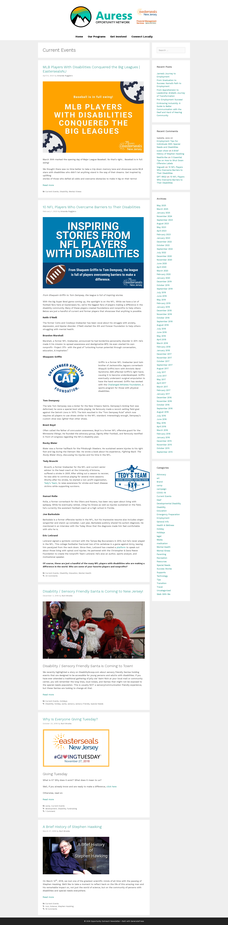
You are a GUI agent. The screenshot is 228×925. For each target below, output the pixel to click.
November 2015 (164, 444)
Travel (160, 587)
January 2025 (163, 213)
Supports (161, 572)
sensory (71, 704)
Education (73, 573)
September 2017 (165, 365)
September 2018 (165, 321)
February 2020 (164, 274)
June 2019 (162, 296)
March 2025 (162, 209)
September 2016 (165, 408)
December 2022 (164, 242)
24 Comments (51, 576)
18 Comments (51, 909)
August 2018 (163, 325)
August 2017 (163, 368)
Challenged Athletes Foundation (124, 384)
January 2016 (163, 437)
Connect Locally (142, 36)
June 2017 (162, 376)
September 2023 (165, 220)
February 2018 (163, 347)
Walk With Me (163, 594)
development (51, 809)
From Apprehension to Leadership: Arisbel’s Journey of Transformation (171, 93)
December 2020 (164, 256)
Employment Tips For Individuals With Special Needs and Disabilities (168, 144)
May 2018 (161, 336)
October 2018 (163, 318)
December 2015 (164, 441)
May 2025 (161, 205)
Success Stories (164, 569)
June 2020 (162, 263)
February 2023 (164, 234)
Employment (163, 518)
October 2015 (163, 448)
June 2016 (162, 419)
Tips (159, 579)
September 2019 (165, 289)
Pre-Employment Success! (170, 99)
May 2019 (161, 300)
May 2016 (161, 423)
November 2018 (164, 314)
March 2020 (162, 271)
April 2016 (161, 426)
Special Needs (97, 704)
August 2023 (163, 223)
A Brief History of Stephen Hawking (72, 827)
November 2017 (164, 358)
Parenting (161, 554)
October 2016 (163, 405)
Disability (64, 191)
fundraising (72, 809)
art (158, 478)
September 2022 (165, 249)
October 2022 (163, 245)
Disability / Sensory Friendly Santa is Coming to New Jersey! (93, 591)
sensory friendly (83, 704)
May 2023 (161, 227)
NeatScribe (162, 157)
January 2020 (163, 278)
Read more (48, 185)
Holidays (63, 701)
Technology (162, 576)
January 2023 (163, 238)
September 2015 (165, 452)
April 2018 (161, 339)
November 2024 (164, 216)
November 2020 (164, 260)
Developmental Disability (169, 503)
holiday (58, 704)
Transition (161, 583)
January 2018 (163, 350)
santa (64, 704)
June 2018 (162, 332)
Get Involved (118, 36)
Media (160, 540)
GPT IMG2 (161, 177)
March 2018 (162, 343)
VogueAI (161, 167)
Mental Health (85, 573)
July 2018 (161, 329)
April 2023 (161, 231)
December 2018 (164, 310)
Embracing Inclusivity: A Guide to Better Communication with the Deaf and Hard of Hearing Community (169, 109)
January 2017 (163, 394)
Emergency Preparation (168, 514)
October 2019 (163, 285)
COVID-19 (161, 492)
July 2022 (161, 252)
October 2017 (163, 361)
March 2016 (162, 430)
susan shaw (162, 150)
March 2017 (162, 386)
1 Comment (50, 811)
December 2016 (164, 397)
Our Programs (96, 36)
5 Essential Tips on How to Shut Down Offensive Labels (170, 160)
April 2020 (161, 267)
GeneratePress (137, 921)
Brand (160, 482)
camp (47, 806)
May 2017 (161, 379)
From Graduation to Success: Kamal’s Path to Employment (169, 83)
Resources (162, 561)
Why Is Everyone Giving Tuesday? (70, 719)
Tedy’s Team (50, 483)
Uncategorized (164, 590)
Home (79, 36)
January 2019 (163, 307)
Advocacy (161, 474)
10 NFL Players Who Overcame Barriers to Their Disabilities (91, 207)
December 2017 (164, 354)
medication (162, 543)
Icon (47, 906)
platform (121, 547)
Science (53, 906)
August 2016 (163, 412)
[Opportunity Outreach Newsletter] (114, 16)
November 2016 (164, 401)
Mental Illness (75, 191)
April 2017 (161, 383)
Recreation (162, 558)
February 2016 (163, 434)
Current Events (52, 191)
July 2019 (161, 292)
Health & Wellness (165, 525)
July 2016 (161, 415)
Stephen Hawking (66, 906)
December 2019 (164, 281)
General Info (163, 521)
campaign (161, 489)
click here (111, 786)
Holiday (160, 529)
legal (159, 536)
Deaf (159, 500)
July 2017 (161, 372)
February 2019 (163, 303)
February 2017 (163, 390)
